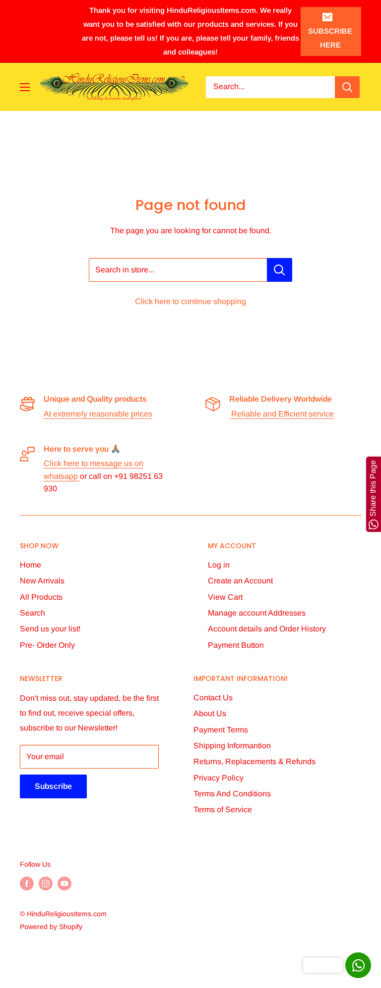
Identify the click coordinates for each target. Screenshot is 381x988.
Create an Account (240, 580)
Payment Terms (220, 730)
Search (32, 613)
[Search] (347, 87)
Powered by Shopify (51, 927)
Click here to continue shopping (190, 301)
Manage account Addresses (257, 613)
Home (30, 565)
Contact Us (213, 697)
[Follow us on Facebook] (27, 883)
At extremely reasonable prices (98, 414)
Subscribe (53, 786)
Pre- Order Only (47, 645)
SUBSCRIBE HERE (330, 38)
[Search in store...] (279, 270)
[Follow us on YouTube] (64, 883)
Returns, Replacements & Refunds (254, 761)
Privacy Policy (218, 778)
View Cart (225, 597)
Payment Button (236, 645)
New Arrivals (42, 580)
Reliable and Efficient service (281, 414)
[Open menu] (25, 87)
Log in (219, 565)
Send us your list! (50, 628)
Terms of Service (222, 809)
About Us (209, 713)
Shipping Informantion (232, 745)
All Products (41, 597)
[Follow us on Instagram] (46, 883)
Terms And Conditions (232, 793)
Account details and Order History (267, 628)
